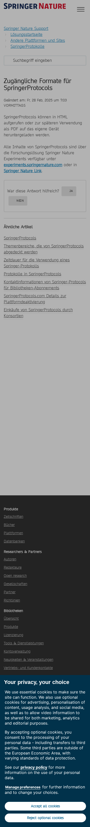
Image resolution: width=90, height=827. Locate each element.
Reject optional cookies (45, 817)
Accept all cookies (45, 806)
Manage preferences (22, 787)
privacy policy (33, 767)
